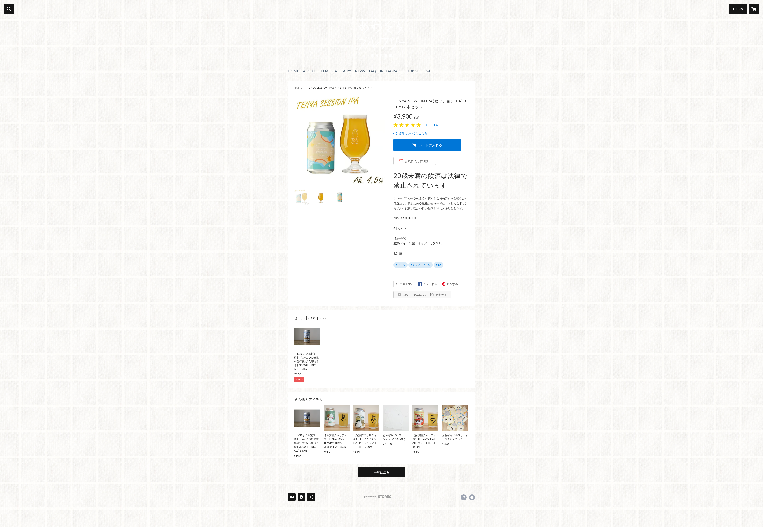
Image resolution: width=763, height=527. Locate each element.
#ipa (438, 264)
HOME (293, 71)
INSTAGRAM (390, 71)
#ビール (400, 264)
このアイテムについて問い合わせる (424, 294)
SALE (430, 71)
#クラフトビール (420, 264)
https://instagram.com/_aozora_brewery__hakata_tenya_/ (464, 497)
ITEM (324, 71)
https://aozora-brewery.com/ (472, 497)
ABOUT (309, 71)
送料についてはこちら (413, 133)
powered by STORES (377, 496)
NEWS (360, 71)
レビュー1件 (430, 125)
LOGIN (738, 9)
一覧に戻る (381, 472)
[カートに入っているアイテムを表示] (754, 9)
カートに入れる (430, 145)
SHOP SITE (413, 71)
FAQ (372, 71)
